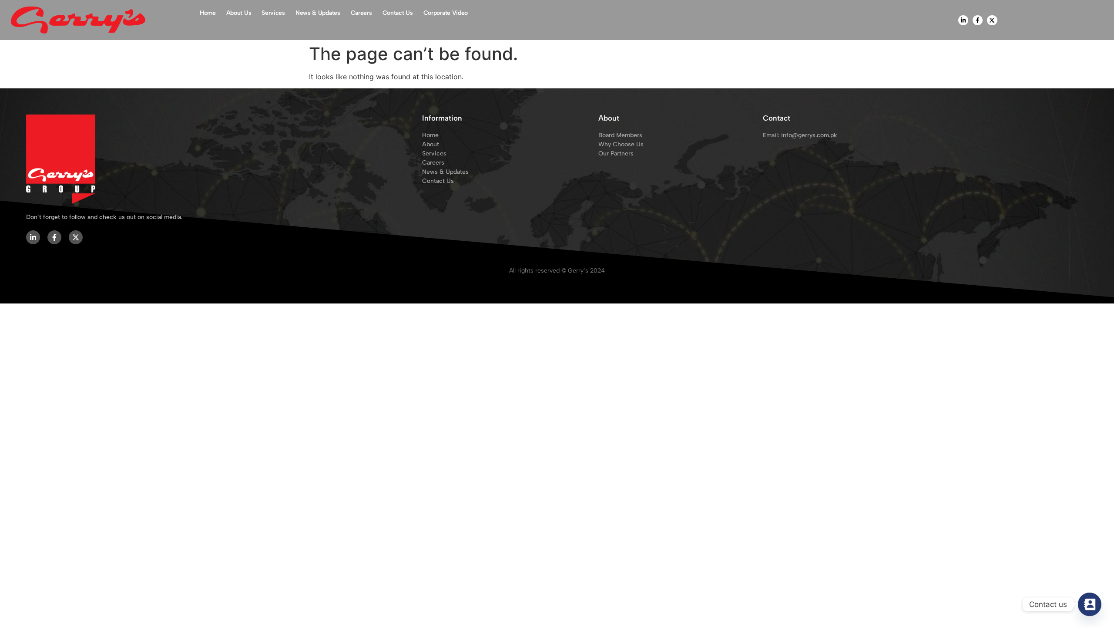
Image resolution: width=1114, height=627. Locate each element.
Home (208, 13)
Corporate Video (445, 13)
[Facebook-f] (978, 20)
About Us (239, 13)
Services (273, 13)
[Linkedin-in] (963, 20)
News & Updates (317, 13)
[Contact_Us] (1089, 604)
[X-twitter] (992, 20)
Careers (361, 13)
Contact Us (398, 13)
